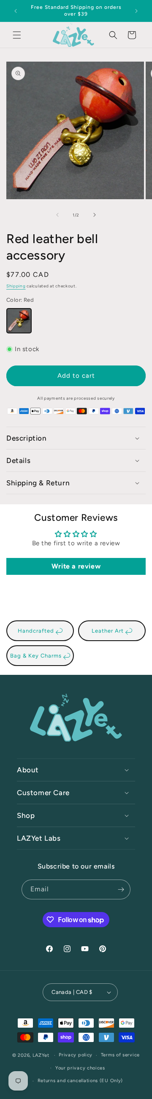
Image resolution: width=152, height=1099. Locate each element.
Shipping (16, 286)
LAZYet (41, 1055)
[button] (17, 35)
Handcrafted (37, 631)
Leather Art (108, 631)
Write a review (76, 566)
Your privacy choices (80, 1068)
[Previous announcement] (15, 11)
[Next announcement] (136, 11)
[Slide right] (94, 215)
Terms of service (120, 1055)
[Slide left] (57, 215)
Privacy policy (75, 1055)
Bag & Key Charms (36, 655)
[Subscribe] (120, 889)
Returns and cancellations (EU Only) (80, 1080)
